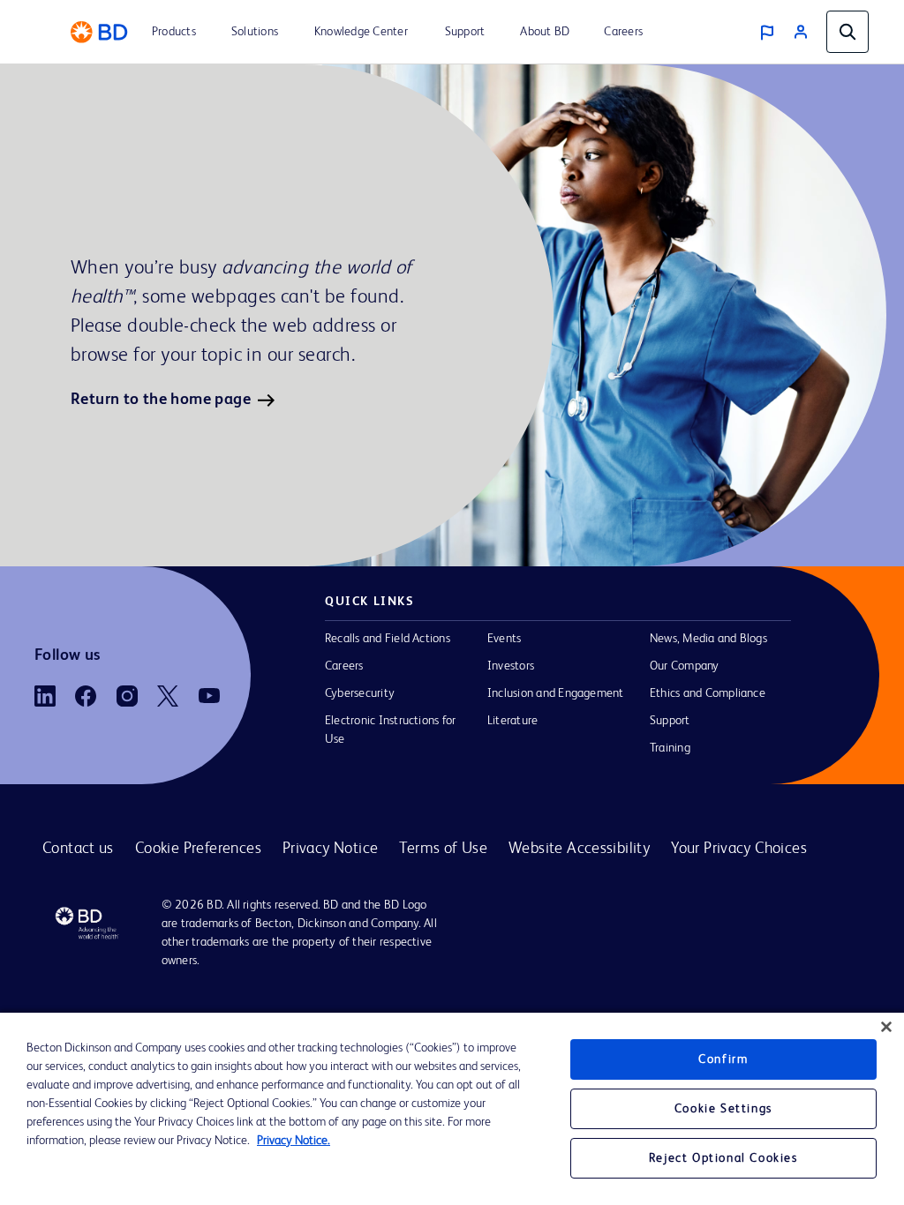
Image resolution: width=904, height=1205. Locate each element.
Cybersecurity (360, 693)
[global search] (847, 32)
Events (504, 638)
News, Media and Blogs (708, 638)
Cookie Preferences (198, 849)
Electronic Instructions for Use (390, 730)
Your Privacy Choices (739, 849)
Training (670, 748)
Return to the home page (161, 400)
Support (670, 721)
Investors (510, 666)
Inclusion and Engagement (555, 693)
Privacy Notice (330, 849)
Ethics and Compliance (707, 693)
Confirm (723, 1059)
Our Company (684, 666)
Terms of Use (443, 849)
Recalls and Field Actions (387, 638)
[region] (452, 1109)
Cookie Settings (723, 1109)
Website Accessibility (579, 849)
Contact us (78, 849)
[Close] (886, 1027)
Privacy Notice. (293, 1140)
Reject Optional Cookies (723, 1158)
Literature (512, 721)
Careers (344, 666)
